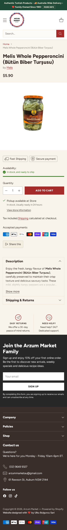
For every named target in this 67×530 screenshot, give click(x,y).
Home (6, 44)
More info (49, 7)
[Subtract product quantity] (6, 190)
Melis (10, 67)
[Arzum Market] (16, 20)
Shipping (23, 218)
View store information (19, 210)
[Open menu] (4, 20)
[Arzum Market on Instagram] (10, 496)
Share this (15, 244)
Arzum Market (31, 509)
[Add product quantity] (19, 190)
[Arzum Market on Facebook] (5, 496)
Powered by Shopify (52, 509)
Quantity (8, 183)
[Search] (60, 33)
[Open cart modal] (61, 20)
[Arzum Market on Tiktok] (16, 496)
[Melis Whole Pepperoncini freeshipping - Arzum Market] (33, 116)
